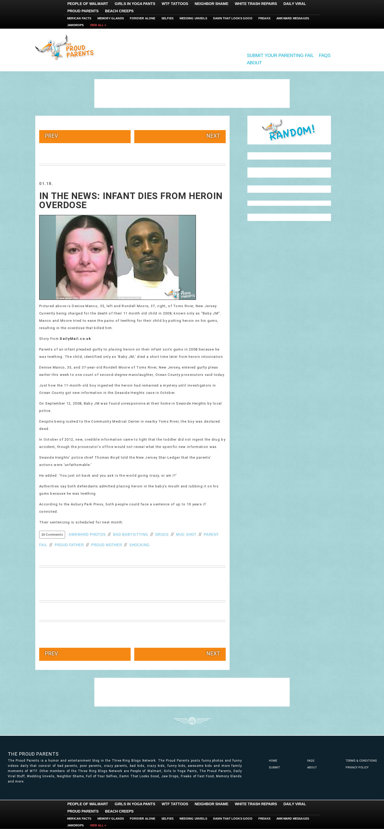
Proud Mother (106, 545)
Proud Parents (82, 11)
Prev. (52, 136)
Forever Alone (142, 18)
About (254, 62)
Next (213, 136)
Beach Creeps (119, 11)
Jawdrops (75, 25)
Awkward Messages (292, 18)
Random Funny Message (289, 130)
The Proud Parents (33, 754)
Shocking (139, 545)
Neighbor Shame (211, 4)
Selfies (167, 18)
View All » (98, 25)
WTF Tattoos (175, 4)
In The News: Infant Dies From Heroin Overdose (131, 201)
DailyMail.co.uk (75, 339)
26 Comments (52, 534)
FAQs (324, 55)
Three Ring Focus (192, 721)
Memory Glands (110, 18)
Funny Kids (66, 47)
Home (273, 760)
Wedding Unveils (193, 18)
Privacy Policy (357, 767)
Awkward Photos (87, 534)
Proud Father (69, 545)
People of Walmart (87, 4)
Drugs (162, 534)
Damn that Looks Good (232, 18)
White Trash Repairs (256, 4)
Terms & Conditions (361, 760)
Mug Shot (186, 534)
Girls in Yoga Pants (135, 4)
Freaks (264, 18)
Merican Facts (79, 18)
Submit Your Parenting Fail (280, 55)
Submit (274, 767)
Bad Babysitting (130, 534)
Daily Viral (294, 4)
